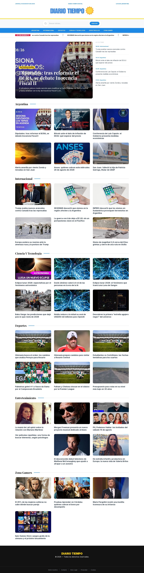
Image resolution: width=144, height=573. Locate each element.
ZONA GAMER (108, 30)
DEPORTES (61, 30)
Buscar (94, 23)
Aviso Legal (73, 570)
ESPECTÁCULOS (94, 30)
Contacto (64, 570)
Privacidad (84, 570)
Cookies (93, 570)
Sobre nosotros (53, 570)
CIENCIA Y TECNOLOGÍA (77, 30)
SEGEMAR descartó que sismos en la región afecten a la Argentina (76, 35)
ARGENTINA (35, 30)
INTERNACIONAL (48, 30)
